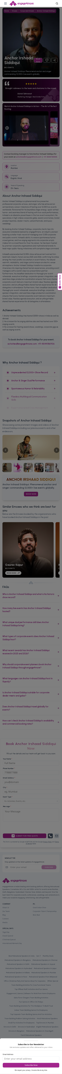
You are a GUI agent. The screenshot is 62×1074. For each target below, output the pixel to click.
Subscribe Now (31, 1065)
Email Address (8, 1054)
